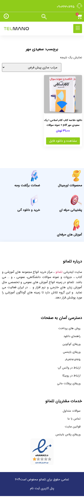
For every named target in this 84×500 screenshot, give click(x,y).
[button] (44, 17)
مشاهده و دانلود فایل (63, 140)
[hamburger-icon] (77, 28)
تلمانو (59, 271)
